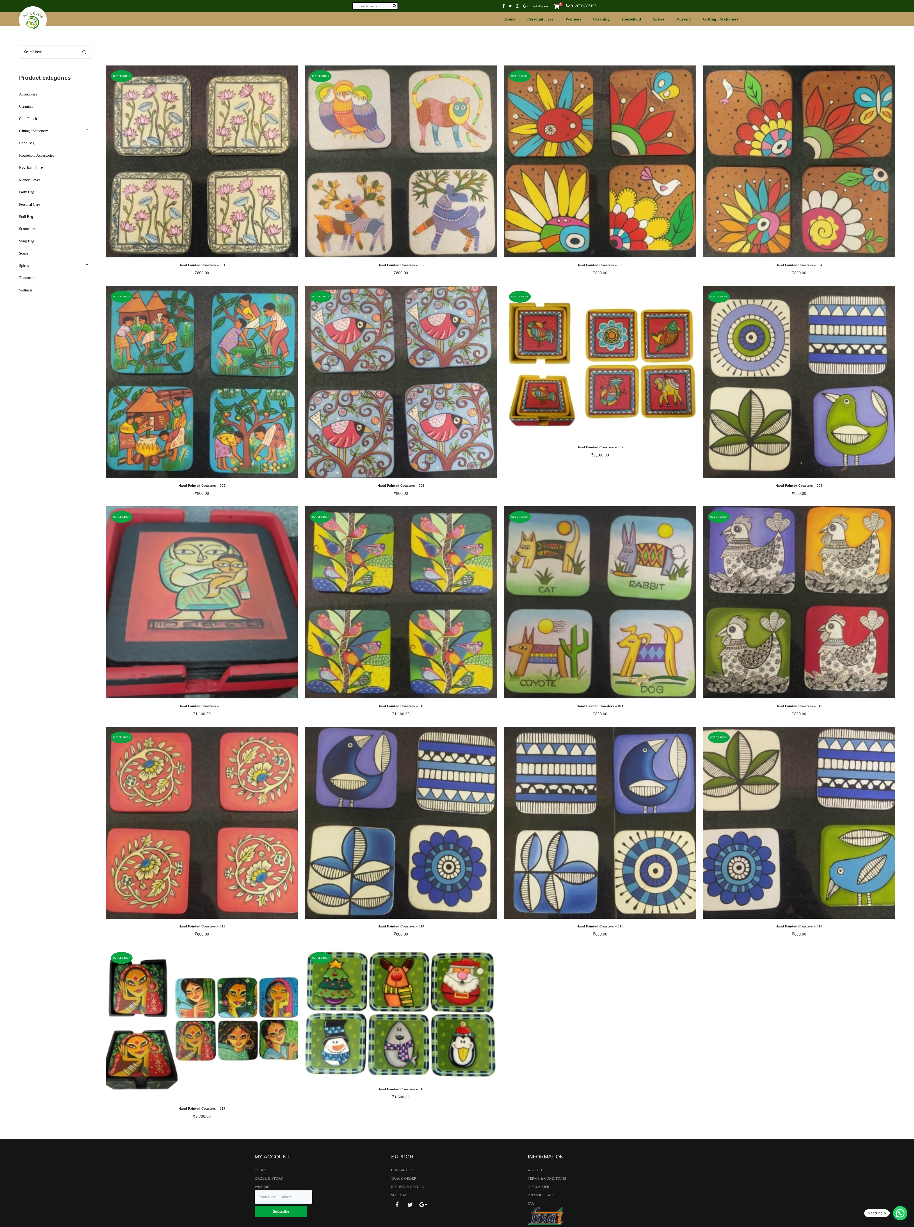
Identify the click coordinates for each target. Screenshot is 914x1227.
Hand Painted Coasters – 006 (401, 485)
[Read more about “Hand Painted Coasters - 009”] (216, 607)
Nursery (683, 19)
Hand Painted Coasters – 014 (401, 926)
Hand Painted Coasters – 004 (798, 265)
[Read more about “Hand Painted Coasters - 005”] (216, 387)
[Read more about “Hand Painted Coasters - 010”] (415, 607)
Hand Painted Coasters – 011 (600, 706)
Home (509, 19)
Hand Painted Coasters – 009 (202, 706)
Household (631, 19)
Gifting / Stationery (721, 19)
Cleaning (601, 19)
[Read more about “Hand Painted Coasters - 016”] (813, 827)
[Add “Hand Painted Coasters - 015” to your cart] (614, 827)
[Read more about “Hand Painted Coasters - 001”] (216, 166)
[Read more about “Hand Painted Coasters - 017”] (216, 1029)
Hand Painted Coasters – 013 (202, 926)
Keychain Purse (31, 167)
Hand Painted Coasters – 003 (599, 265)
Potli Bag (26, 217)
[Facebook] (397, 1205)
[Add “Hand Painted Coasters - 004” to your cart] (813, 166)
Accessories (28, 94)
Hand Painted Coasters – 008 (798, 485)
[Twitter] (410, 1205)
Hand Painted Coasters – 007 (599, 447)
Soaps (23, 253)
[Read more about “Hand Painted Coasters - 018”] (415, 1019)
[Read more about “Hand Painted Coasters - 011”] (614, 607)
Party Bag (26, 192)
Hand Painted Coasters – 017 (202, 1108)
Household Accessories (36, 155)
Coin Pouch (28, 119)
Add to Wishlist (202, 166)
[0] (556, 6)
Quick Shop (188, 166)
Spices (658, 19)
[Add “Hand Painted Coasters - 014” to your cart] (415, 827)
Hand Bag (27, 143)
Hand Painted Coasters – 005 (202, 485)
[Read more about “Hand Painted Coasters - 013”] (216, 827)
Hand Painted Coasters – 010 (401, 706)
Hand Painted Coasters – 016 (798, 926)
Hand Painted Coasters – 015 (599, 926)
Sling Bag (26, 241)
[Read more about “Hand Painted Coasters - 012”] (813, 607)
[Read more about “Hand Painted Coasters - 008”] (813, 387)
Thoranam (27, 278)
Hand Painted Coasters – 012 (798, 706)
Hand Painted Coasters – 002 (401, 265)
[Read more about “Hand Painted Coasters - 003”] (614, 166)
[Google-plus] (423, 1205)
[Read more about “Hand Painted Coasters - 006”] (415, 387)
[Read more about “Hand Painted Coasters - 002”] (415, 166)
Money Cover (29, 180)
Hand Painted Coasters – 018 (401, 1089)
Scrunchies (27, 229)
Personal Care (540, 19)
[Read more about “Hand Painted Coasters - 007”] (614, 367)
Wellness (573, 19)
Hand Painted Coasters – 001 (202, 265)
